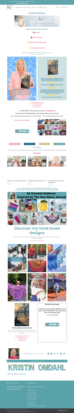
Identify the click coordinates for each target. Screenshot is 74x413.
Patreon (58, 1)
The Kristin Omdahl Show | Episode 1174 (37, 180)
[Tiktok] (64, 354)
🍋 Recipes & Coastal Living (37, 42)
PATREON (41, 7)
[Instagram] (55, 354)
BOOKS (26, 7)
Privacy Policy (25, 409)
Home (44, 1)
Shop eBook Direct (37, 105)
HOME (17, 7)
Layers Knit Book (30, 401)
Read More (37, 153)
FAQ (16, 409)
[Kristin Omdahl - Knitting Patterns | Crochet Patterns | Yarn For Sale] (10, 7)
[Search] (14, 7)
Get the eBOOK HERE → (23, 3)
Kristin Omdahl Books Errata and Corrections (36, 405)
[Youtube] (48, 354)
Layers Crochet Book (31, 399)
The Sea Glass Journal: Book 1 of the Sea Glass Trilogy (36, 387)
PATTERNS (21, 7)
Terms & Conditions (11, 409)
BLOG (54, 1)
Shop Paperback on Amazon (38, 103)
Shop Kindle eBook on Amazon (37, 102)
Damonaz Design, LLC (31, 411)
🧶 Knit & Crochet (36, 37)
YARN (29, 7)
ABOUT (45, 7)
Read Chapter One (37, 106)
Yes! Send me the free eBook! (22, 120)
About (49, 1)
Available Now (50, 111)
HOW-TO (33, 7)
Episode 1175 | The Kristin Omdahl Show (16, 180)
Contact (64, 1)
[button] (63, 3)
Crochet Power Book (31, 390)
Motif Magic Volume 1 (31, 403)
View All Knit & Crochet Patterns (37, 240)
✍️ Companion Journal (37, 48)
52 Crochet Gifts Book (31, 394)
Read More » (9, 184)
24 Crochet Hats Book (31, 392)
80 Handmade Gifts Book (32, 397)
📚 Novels (36, 32)
